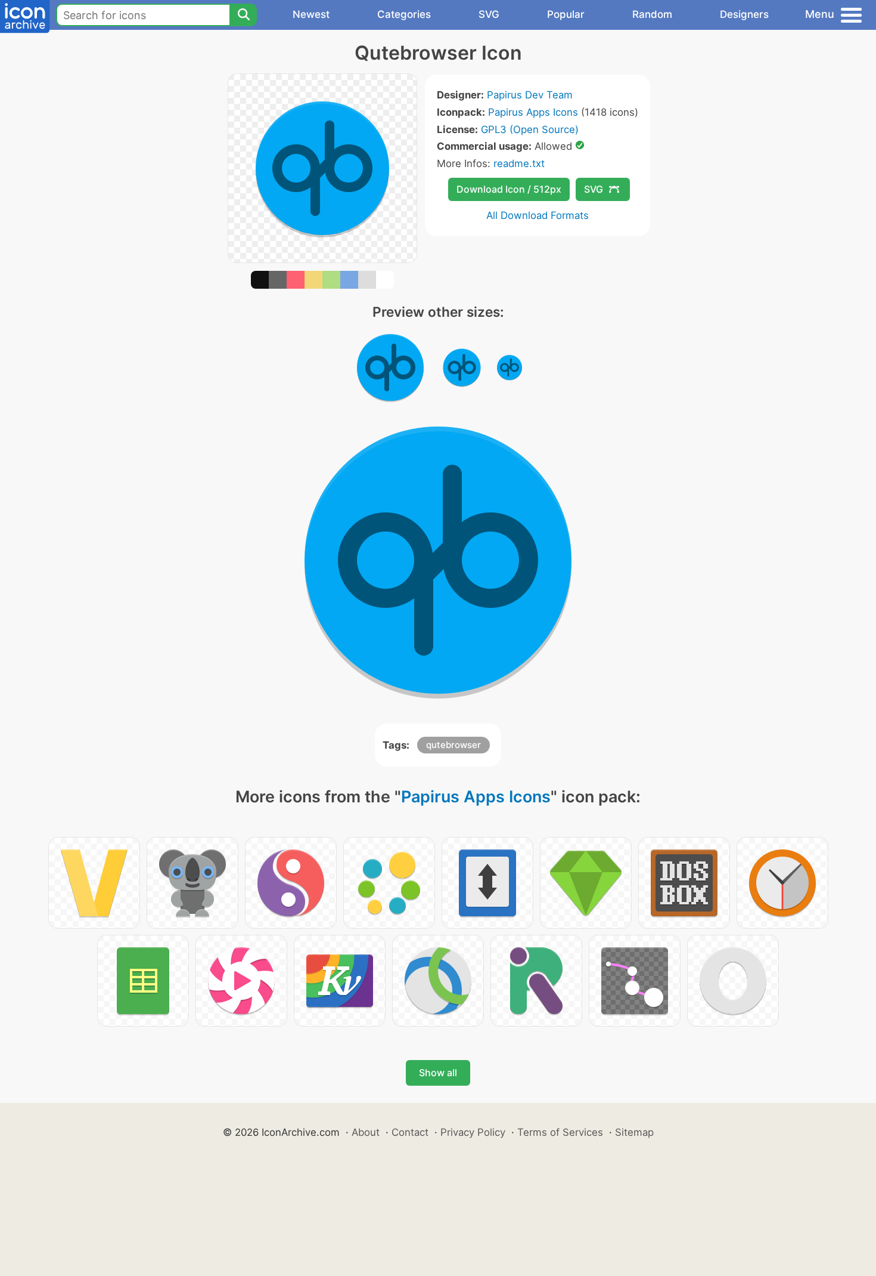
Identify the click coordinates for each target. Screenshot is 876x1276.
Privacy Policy (472, 1132)
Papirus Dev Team (530, 95)
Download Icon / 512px (508, 189)
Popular (566, 14)
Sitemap (634, 1132)
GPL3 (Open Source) (530, 129)
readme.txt (519, 163)
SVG (489, 14)
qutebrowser (453, 744)
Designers (744, 14)
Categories (404, 14)
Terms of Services (560, 1132)
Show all (438, 1073)
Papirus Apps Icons (533, 112)
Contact (410, 1132)
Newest (311, 14)
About (366, 1132)
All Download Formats (537, 215)
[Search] (243, 15)
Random (652, 14)
